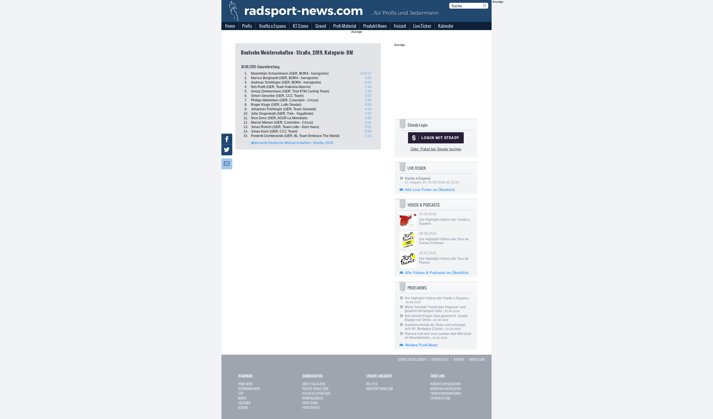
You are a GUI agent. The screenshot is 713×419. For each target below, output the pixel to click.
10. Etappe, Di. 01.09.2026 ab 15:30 (432, 180)
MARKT (242, 398)
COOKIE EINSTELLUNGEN (412, 359)
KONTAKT (459, 359)
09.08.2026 (444, 238)
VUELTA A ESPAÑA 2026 (316, 393)
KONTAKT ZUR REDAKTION (445, 383)
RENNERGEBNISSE (313, 398)
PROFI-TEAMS (310, 402)
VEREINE (243, 407)
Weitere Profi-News (421, 345)
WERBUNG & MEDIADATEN (445, 388)
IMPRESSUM (477, 359)
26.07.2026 (444, 257)
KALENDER (244, 402)
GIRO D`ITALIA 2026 (313, 383)
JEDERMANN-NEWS (249, 388)
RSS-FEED (372, 383)
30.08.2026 (444, 219)
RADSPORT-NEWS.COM (379, 388)
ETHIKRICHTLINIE (440, 398)
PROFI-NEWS (245, 383)
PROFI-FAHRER (310, 407)
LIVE (240, 393)
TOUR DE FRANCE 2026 (315, 388)
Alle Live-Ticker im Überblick (430, 190)
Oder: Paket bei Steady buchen (436, 149)
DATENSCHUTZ (440, 359)
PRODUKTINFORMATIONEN (445, 393)
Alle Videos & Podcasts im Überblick (436, 273)
